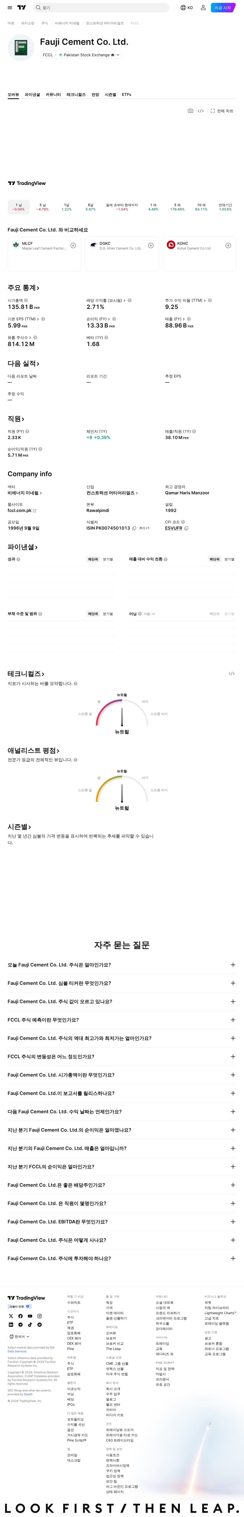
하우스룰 (162, 1323)
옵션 (70, 1430)
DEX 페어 (74, 1343)
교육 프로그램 (215, 1354)
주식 (70, 1317)
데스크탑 (74, 1460)
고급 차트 (212, 1318)
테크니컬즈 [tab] (76, 94)
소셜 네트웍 (164, 1302)
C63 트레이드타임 (120, 1440)
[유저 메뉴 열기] (203, 7)
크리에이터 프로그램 (171, 1318)
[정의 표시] (26, 300)
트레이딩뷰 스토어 (120, 1430)
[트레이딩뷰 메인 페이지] (21, 7)
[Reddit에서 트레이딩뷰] (39, 1324)
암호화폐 (74, 1333)
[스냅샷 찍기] (191, 111)
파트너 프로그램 (217, 1349)
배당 (70, 1399)
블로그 (111, 1399)
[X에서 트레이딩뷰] (11, 1316)
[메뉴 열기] (10, 7)
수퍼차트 (74, 1302)
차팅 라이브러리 (217, 1308)
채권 (70, 1328)
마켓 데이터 (115, 1313)
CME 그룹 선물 (117, 1363)
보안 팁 (111, 1481)
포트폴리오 (75, 1419)
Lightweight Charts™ (220, 1313)
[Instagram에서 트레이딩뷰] (39, 1316)
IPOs (71, 1404)
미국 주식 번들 (117, 1374)
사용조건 (112, 1455)
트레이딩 (162, 1343)
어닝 (70, 1394)
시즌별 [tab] (110, 94)
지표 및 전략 (165, 1369)
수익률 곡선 (76, 1424)
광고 (208, 1338)
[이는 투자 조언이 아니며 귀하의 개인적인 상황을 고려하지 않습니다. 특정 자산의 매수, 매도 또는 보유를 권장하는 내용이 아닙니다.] (75, 683)
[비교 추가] (73, 245)
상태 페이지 (115, 1492)
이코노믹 (74, 1389)
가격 (109, 1308)
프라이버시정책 (117, 1465)
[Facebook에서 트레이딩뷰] (20, 1316)
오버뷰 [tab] (13, 94)
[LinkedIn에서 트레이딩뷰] (11, 1324)
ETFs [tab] (126, 94)
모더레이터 (164, 1329)
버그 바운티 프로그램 (122, 1486)
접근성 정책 (115, 1476)
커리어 (111, 1410)
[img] (113, 55)
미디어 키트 (115, 1415)
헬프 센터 (113, 1404)
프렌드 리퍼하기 (168, 1313)
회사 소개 (113, 1389)
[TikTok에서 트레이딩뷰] (30, 1324)
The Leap (113, 1349)
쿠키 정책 (113, 1471)
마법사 (161, 1374)
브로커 (111, 1338)
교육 (159, 1349)
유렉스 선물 (115, 1369)
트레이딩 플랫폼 (217, 1323)
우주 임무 (113, 1394)
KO (190, 7)
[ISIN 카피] (134, 528)
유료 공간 (163, 1384)
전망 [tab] (95, 94)
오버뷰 (111, 1333)
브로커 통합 (213, 1343)
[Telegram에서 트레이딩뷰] (20, 1324)
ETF (70, 1322)
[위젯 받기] (201, 111)
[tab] (93, 559)
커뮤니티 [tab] (53, 94)
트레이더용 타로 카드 (122, 1435)
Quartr (28, 1394)
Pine (70, 1349)
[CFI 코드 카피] (186, 528)
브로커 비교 (115, 1343)
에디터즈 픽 (164, 1354)
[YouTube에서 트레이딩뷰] (30, 1316)
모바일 (72, 1455)
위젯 (208, 1302)
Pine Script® (76, 1440)
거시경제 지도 (77, 1435)
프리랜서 (162, 1379)
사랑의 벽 (163, 1308)
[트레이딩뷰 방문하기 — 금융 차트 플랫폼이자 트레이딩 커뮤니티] (27, 183)
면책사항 (112, 1460)
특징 (109, 1302)
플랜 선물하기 (116, 1318)
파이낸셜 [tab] (32, 94)
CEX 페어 (74, 1338)
